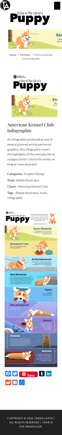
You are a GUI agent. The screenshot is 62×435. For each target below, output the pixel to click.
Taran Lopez (43, 418)
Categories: (15, 174)
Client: (12, 186)
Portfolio (25, 54)
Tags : (11, 193)
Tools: (11, 180)
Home (13, 54)
